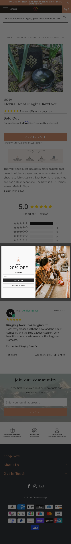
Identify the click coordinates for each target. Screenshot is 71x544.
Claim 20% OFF (18, 280)
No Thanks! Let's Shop (18, 285)
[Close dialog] (68, 248)
